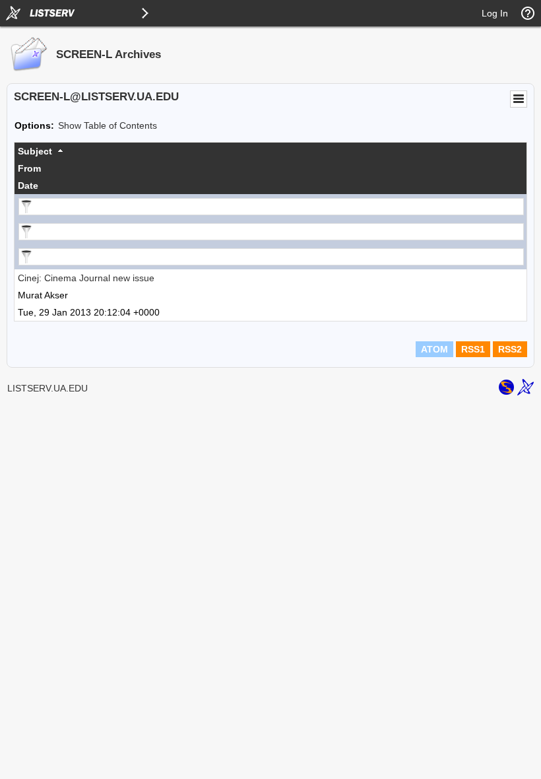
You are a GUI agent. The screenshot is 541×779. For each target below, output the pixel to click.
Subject (35, 151)
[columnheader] (270, 151)
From (29, 168)
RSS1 (473, 349)
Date (28, 185)
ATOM (434, 349)
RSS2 (510, 349)
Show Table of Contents (107, 125)
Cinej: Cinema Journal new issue (86, 278)
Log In (495, 13)
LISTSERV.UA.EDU (47, 388)
